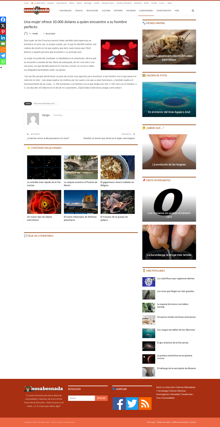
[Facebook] (3, 20)
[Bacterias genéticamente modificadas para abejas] (169, 47)
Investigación (164, 11)
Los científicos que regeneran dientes (176, 278)
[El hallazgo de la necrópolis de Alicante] (148, 372)
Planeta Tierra (108, 3)
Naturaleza (65, 11)
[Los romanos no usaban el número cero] (169, 204)
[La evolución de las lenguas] (169, 151)
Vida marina (61, 3)
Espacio (50, 3)
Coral (161, 3)
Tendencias (186, 394)
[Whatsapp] (3, 62)
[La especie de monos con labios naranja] (148, 307)
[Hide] (1, 67)
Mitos (71, 3)
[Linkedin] (3, 38)
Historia (118, 11)
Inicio (26, 3)
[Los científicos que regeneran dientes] (148, 282)
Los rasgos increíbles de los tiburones (176, 330)
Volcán (154, 3)
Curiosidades (146, 11)
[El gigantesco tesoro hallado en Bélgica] (118, 167)
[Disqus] (81, 279)
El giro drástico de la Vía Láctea (172, 343)
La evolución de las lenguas (169, 164)
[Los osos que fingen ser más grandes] (148, 295)
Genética (138, 3)
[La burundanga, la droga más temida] (169, 242)
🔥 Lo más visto (38, 3)
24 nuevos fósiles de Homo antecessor (176, 317)
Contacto (193, 422)
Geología (88, 3)
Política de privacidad (180, 422)
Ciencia (79, 11)
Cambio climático (124, 3)
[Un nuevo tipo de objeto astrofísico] (44, 202)
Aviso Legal (151, 422)
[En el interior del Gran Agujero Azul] (169, 99)
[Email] (3, 44)
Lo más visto (169, 387)
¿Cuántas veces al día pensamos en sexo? (48, 138)
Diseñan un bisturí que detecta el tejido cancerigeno (109, 138)
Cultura (106, 11)
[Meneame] (3, 50)
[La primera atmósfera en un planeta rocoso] (148, 359)
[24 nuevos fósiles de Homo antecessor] (148, 320)
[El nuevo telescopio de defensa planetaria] (81, 202)
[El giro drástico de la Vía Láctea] (148, 346)
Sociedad (131, 11)
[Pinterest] (3, 32)
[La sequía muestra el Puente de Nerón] (81, 167)
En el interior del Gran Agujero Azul (169, 112)
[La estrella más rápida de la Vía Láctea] (44, 167)
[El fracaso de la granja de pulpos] (118, 202)
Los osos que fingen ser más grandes (175, 291)
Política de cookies (163, 422)
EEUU (146, 3)
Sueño (97, 3)
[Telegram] (3, 56)
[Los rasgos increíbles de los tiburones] (148, 333)
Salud (79, 3)
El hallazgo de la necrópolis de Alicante (176, 368)
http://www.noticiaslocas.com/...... (45, 103)
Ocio (158, 398)
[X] (3, 26)
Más (169, 3)
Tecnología (92, 11)
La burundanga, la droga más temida (169, 254)
